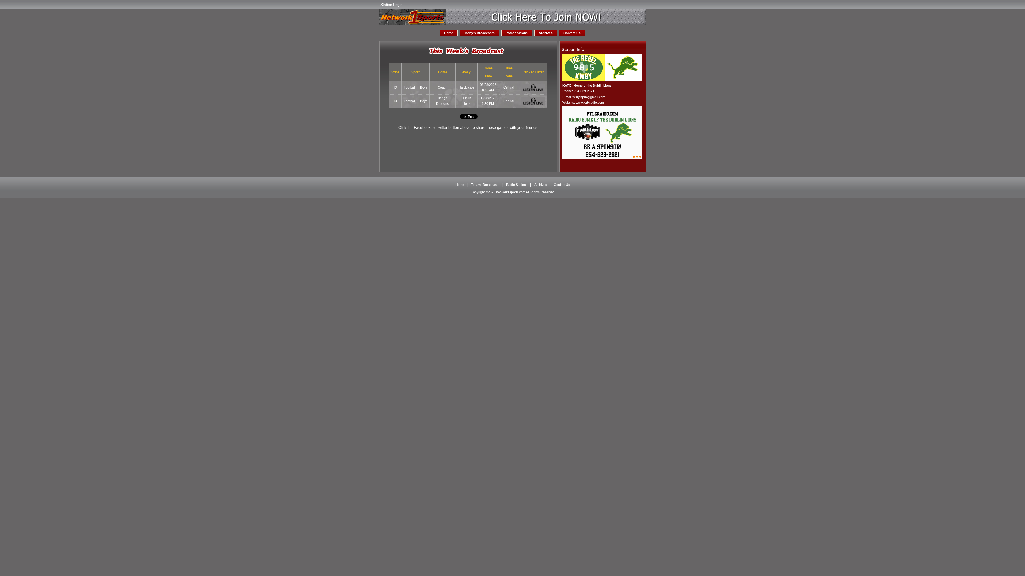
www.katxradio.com (590, 103)
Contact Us (572, 33)
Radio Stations (517, 33)
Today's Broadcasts (479, 33)
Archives (546, 33)
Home (448, 33)
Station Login (391, 4)
